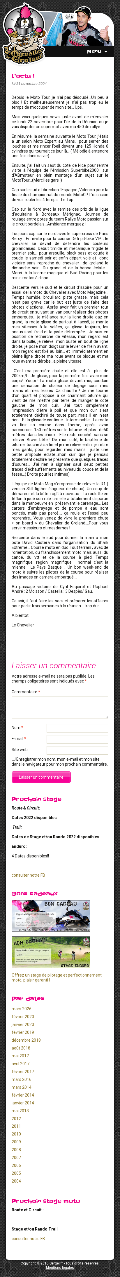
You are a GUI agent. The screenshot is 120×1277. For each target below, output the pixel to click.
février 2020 (23, 1016)
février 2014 (23, 1095)
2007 (16, 1157)
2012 (16, 1118)
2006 (16, 1165)
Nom (17, 727)
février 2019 (23, 1032)
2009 (16, 1142)
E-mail (19, 738)
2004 (16, 1181)
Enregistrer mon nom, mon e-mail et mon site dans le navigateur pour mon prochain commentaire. (60, 761)
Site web (20, 749)
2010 (16, 1134)
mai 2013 (20, 1110)
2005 (16, 1173)
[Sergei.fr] (24, 34)
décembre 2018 (26, 1040)
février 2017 (23, 1071)
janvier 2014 (23, 1103)
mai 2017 (20, 1056)
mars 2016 (21, 1079)
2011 (16, 1126)
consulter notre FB (28, 875)
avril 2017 (20, 1063)
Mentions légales (60, 1268)
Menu (94, 51)
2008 (16, 1149)
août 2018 (21, 1048)
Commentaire (26, 691)
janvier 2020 (23, 1024)
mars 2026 (21, 1008)
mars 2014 (21, 1087)
